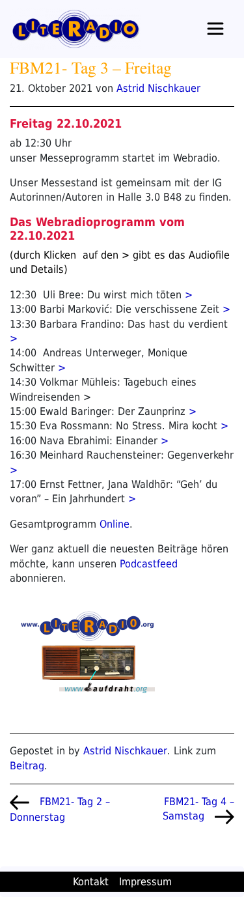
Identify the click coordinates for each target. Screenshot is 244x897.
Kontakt (91, 882)
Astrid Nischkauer (158, 88)
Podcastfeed (149, 564)
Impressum (145, 882)
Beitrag (27, 766)
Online (114, 524)
